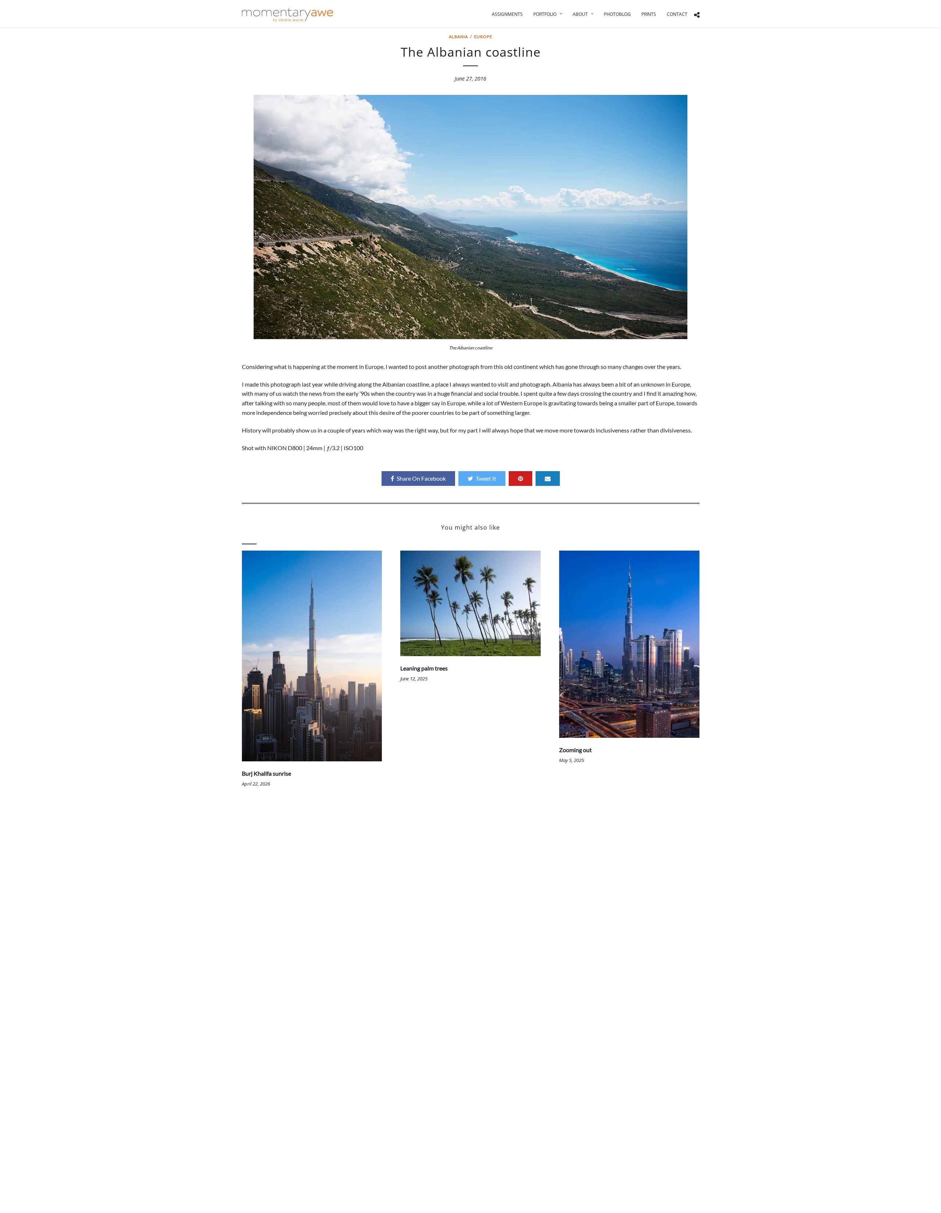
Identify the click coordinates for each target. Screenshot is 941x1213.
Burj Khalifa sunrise (266, 773)
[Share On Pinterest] (520, 478)
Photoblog (617, 14)
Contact (677, 14)
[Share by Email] (548, 478)
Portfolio (545, 14)
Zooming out (575, 749)
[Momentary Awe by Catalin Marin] (288, 14)
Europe (483, 36)
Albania (458, 36)
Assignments (507, 14)
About (580, 14)
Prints (648, 14)
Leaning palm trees (424, 668)
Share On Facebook (421, 478)
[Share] (697, 14)
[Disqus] (471, 909)
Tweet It (486, 478)
